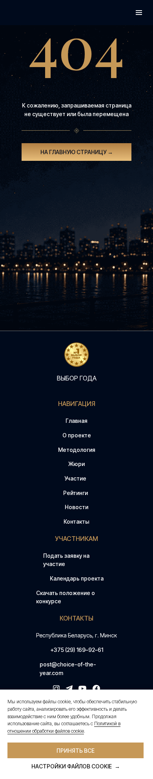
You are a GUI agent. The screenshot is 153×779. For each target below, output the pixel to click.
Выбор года (77, 378)
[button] (76, 559)
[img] (76, 354)
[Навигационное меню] (139, 12)
